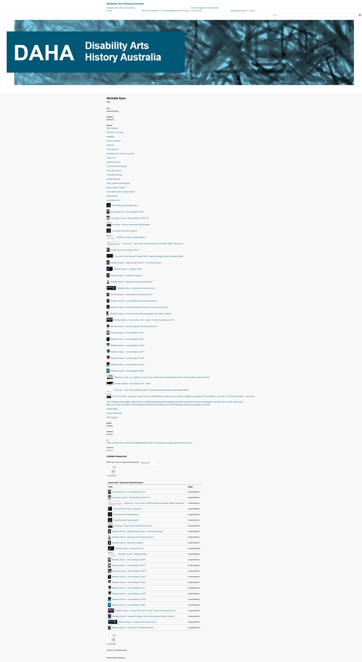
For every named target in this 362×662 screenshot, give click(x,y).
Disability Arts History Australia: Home (121, 9)
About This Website (150, 10)
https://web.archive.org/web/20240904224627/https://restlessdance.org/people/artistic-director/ (149, 442)
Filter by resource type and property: (123, 462)
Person (110, 450)
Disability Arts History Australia (125, 3)
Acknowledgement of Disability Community (205, 9)
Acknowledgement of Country (176, 10)
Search (360, 15)
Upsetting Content (238, 10)
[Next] (113, 471)
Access (252, 10)
